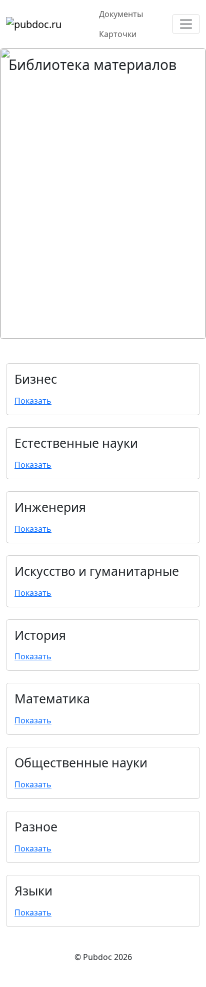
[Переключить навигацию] (186, 24)
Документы (121, 14)
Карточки (117, 34)
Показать (33, 400)
